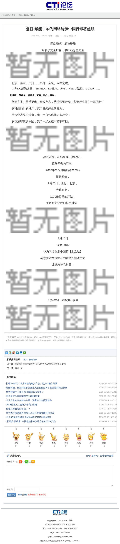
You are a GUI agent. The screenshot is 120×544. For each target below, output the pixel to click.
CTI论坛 (64, 36)
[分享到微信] (24, 352)
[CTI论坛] (60, 10)
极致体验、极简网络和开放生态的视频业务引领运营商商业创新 (36, 387)
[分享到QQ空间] (10, 352)
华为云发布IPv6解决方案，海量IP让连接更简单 (29, 400)
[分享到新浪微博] (13, 352)
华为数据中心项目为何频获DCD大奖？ (25, 392)
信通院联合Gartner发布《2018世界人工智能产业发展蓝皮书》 (41, 364)
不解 (29, 443)
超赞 (104, 443)
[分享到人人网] (21, 352)
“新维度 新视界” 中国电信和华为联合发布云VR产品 (31, 421)
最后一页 (18, 368)
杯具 (54, 443)
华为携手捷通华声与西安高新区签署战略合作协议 (30, 413)
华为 (25, 360)
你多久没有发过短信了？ (18, 409)
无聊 (66, 443)
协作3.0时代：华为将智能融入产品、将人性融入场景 (31, 383)
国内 (32, 15)
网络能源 (33, 360)
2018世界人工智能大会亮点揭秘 (21, 404)
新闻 (26, 15)
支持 (91, 443)
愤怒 (41, 443)
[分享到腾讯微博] (17, 352)
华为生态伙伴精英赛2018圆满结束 (23, 396)
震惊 (16, 443)
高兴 (79, 443)
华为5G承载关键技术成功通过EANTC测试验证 (28, 417)
